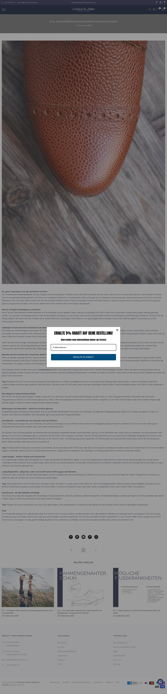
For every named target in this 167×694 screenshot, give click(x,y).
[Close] (117, 330)
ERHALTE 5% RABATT (83, 357)
